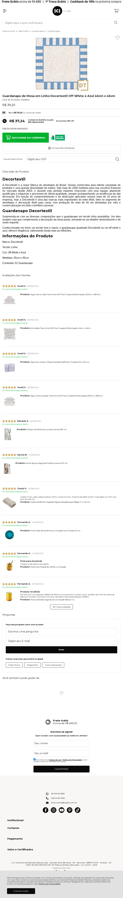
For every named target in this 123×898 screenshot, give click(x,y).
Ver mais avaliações (61, 607)
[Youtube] (61, 812)
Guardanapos (38, 31)
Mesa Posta (23, 31)
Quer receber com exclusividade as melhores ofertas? (61, 736)
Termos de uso (55, 760)
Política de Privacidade (49, 884)
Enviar (61, 650)
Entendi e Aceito (21, 891)
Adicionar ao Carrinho (28, 137)
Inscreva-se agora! (61, 732)
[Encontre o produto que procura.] (116, 23)
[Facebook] (45, 812)
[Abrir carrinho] (117, 11)
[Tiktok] (77, 812)
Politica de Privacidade (72, 760)
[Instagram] (53, 812)
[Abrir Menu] (4, 11)
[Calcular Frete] (117, 159)
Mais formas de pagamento (15, 128)
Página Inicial (8, 31)
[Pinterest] (69, 812)
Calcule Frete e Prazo (13, 159)
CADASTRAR (61, 769)
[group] (61, 722)
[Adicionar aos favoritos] (117, 37)
